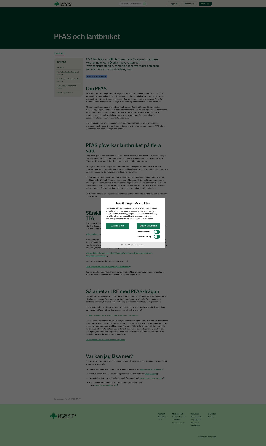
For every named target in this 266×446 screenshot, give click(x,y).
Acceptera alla (117, 226)
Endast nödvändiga (148, 226)
